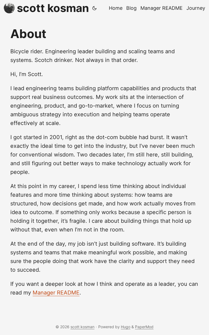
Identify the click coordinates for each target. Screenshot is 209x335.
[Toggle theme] (94, 8)
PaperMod (144, 326)
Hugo (125, 326)
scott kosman (53, 8)
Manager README (56, 292)
